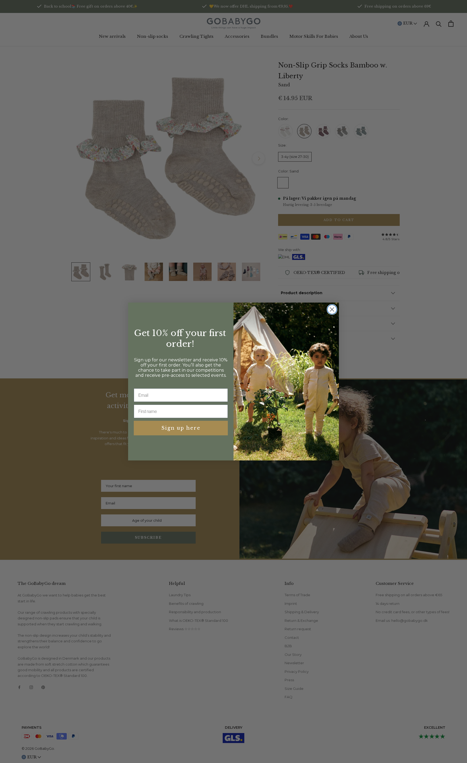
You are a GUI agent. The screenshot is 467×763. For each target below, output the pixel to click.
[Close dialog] (332, 309)
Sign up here (181, 428)
